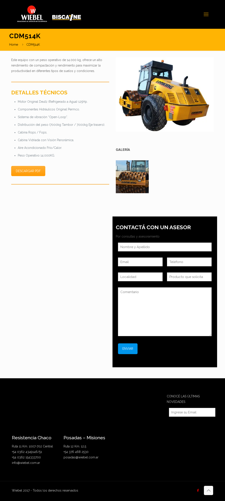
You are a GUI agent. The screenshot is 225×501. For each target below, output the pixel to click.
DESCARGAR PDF (28, 171)
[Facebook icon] (198, 490)
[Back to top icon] (208, 490)
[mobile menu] (206, 14)
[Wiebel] (51, 14)
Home (13, 44)
